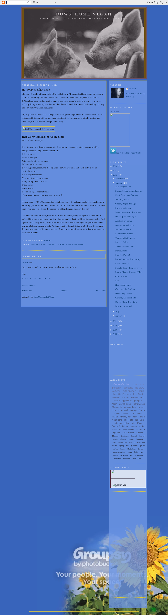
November (120, 178)
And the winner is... (123, 229)
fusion (136, 452)
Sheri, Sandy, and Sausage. (127, 195)
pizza (113, 410)
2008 (115, 333)
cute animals (129, 391)
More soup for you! (123, 207)
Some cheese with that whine (128, 212)
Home (64, 290)
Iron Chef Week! (122, 254)
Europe (142, 410)
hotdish (116, 397)
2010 (115, 325)
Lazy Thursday (122, 263)
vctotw (140, 458)
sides (114, 442)
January (119, 315)
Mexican (115, 436)
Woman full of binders (125, 237)
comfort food (137, 397)
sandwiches (139, 404)
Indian (125, 426)
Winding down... (122, 199)
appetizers (127, 400)
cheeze (123, 439)
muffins (115, 449)
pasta (117, 400)
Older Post (100, 290)
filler (132, 413)
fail (127, 446)
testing (133, 410)
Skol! (117, 280)
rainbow (118, 423)
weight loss (122, 442)
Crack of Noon (128, 433)
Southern (124, 436)
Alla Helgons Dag (123, 186)
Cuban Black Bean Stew (126, 301)
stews (141, 407)
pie (120, 430)
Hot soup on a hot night (36, 89)
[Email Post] (52, 241)
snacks (139, 430)
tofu (133, 423)
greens (134, 458)
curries (60, 244)
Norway (115, 455)
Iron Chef (138, 394)
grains (142, 446)
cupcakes (139, 420)
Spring (121, 446)
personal (116, 387)
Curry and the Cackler (125, 289)
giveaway (134, 446)
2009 (115, 329)
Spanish (134, 436)
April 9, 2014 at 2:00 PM (36, 278)
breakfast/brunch (122, 394)
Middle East (131, 449)
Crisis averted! (121, 276)
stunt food (123, 410)
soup (68, 244)
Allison (25, 262)
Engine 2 (116, 426)
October (119, 182)
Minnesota (117, 407)
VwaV (131, 455)
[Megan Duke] (120, 145)
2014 (115, 166)
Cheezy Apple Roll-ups (125, 203)
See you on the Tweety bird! (128, 152)
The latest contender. (124, 246)
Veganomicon (124, 455)
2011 (115, 321)
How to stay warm (123, 284)
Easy (139, 423)
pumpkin (138, 400)
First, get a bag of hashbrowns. (128, 190)
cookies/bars (130, 407)
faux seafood (126, 458)
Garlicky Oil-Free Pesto (125, 297)
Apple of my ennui (123, 220)
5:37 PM (47, 241)
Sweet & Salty (121, 242)
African (132, 442)
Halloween (141, 442)
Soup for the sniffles (124, 233)
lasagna (139, 439)
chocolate (128, 420)
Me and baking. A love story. (128, 259)
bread (114, 430)
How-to (114, 446)
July (117, 311)
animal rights (125, 404)
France (122, 449)
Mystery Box (125, 417)
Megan (132, 89)
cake (135, 417)
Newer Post (27, 290)
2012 (115, 174)
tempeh (133, 426)
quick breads (128, 430)
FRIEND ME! (115, 112)
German (139, 433)
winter (142, 426)
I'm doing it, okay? (123, 306)
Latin (142, 452)
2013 (115, 170)
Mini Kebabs (121, 250)
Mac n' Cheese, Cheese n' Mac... (129, 272)
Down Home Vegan (84, 14)
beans (125, 413)
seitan (126, 423)
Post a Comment (29, 285)
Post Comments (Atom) (44, 296)
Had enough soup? (123, 293)
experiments (117, 458)
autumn (50, 244)
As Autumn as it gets (124, 225)
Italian (115, 417)
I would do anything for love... (128, 267)
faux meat (138, 384)
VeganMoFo (78, 244)
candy (130, 452)
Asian (42, 244)
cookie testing (139, 455)
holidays (139, 387)
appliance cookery (119, 452)
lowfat (139, 413)
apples (34, 244)
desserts (128, 387)
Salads (125, 397)
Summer (141, 449)
